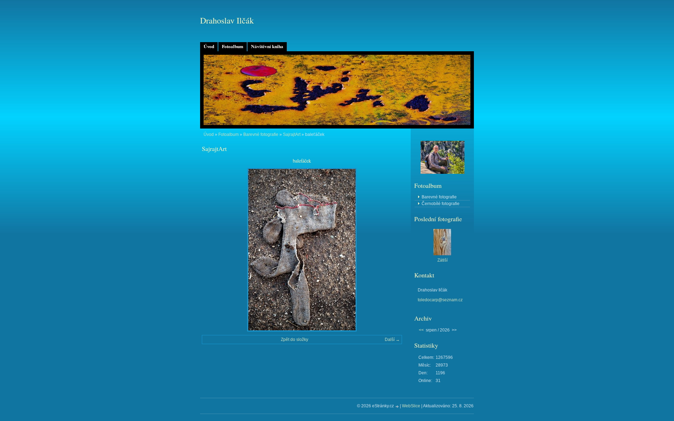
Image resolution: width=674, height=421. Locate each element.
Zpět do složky (294, 339)
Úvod (209, 46)
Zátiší (442, 260)
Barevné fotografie (260, 134)
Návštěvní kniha (267, 46)
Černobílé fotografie (441, 203)
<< (421, 330)
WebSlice (411, 405)
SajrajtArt (291, 134)
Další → (392, 339)
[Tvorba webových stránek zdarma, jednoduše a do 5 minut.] (397, 406)
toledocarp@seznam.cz (440, 299)
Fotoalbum (232, 46)
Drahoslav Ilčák (227, 20)
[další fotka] (390, 249)
